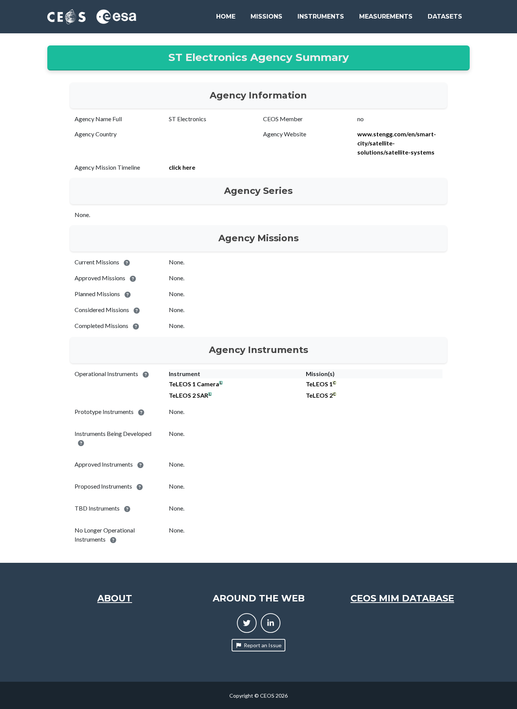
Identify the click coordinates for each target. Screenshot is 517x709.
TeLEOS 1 (319, 383)
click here (182, 167)
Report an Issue (263, 645)
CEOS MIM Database (402, 598)
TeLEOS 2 (319, 395)
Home (225, 16)
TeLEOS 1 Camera (194, 383)
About (114, 598)
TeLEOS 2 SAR (188, 395)
